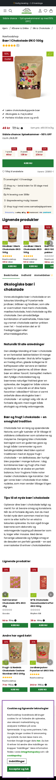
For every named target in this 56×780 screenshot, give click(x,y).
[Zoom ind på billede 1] (28, 77)
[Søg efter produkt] (10, 11)
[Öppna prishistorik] (15, 684)
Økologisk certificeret (28, 3)
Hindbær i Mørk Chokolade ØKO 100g (11, 249)
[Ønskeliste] (45, 11)
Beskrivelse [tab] (11, 275)
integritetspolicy (30, 752)
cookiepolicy (14, 755)
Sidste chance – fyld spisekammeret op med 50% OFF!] (28, 20)
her (38, 740)
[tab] (26, 275)
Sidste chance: (12, 134)
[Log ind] (40, 11)
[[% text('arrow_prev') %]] (5, 594)
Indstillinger (17, 761)
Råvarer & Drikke (20, 28)
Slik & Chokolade (41, 28)
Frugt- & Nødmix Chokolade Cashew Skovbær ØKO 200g (13, 670)
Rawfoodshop (10, 36)
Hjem (5, 28)
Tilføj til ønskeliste (13, 171)
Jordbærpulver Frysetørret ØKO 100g (42, 669)
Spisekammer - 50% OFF (37, 134)
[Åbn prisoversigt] (22, 128)
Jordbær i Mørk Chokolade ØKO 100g (32, 249)
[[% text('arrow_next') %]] (51, 594)
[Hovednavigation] (5, 11)
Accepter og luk (19, 769)
